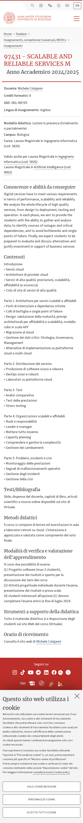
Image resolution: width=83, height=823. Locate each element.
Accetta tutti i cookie (41, 812)
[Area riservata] (59, 6)
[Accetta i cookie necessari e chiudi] (77, 696)
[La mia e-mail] (67, 6)
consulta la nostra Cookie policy (51, 772)
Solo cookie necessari (41, 787)
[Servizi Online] (50, 6)
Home (8, 34)
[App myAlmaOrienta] (41, 682)
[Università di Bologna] (27, 18)
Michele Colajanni (30, 88)
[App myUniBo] (32, 682)
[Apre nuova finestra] (15, 672)
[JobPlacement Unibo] (51, 682)
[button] (67, 18)
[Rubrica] (41, 6)
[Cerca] (33, 6)
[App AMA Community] (60, 683)
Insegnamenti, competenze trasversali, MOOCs (35, 40)
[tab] (77, 5)
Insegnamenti (13, 46)
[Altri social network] (68, 672)
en (77, 5)
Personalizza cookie (41, 799)
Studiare (21, 34)
